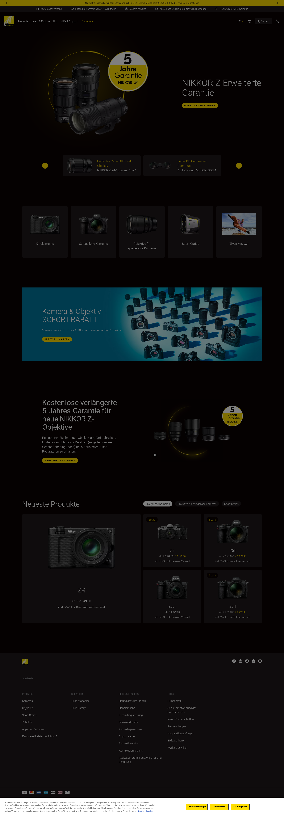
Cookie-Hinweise (145, 811)
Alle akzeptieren (240, 806)
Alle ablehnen (219, 806)
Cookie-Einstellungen (197, 806)
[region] (142, 807)
